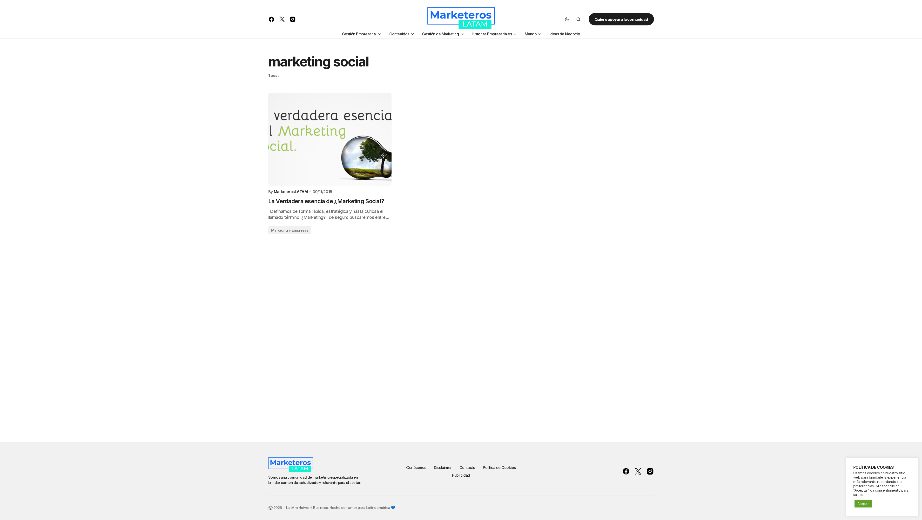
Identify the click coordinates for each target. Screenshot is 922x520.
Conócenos (416, 467)
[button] (567, 19)
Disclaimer (443, 467)
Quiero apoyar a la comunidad (621, 19)
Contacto (467, 467)
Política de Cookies (499, 467)
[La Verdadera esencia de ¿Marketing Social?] (330, 139)
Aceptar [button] (863, 504)
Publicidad (461, 475)
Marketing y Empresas (289, 230)
